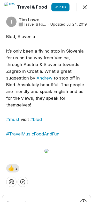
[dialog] (46, 101)
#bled (36, 119)
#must (12, 119)
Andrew (44, 78)
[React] (11, 182)
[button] (12, 168)
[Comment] (23, 182)
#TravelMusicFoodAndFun (32, 133)
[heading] (32, 7)
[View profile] (9, 7)
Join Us (60, 7)
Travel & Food (36, 24)
